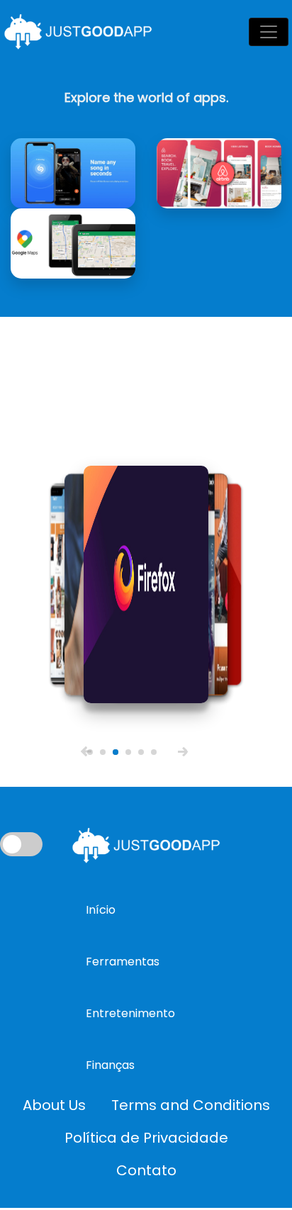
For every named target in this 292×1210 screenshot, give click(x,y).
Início (101, 910)
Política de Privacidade (146, 1138)
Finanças (110, 1065)
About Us (54, 1105)
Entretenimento (130, 1013)
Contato (146, 1170)
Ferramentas (122, 961)
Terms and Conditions (190, 1105)
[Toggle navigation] (268, 32)
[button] (86, 751)
